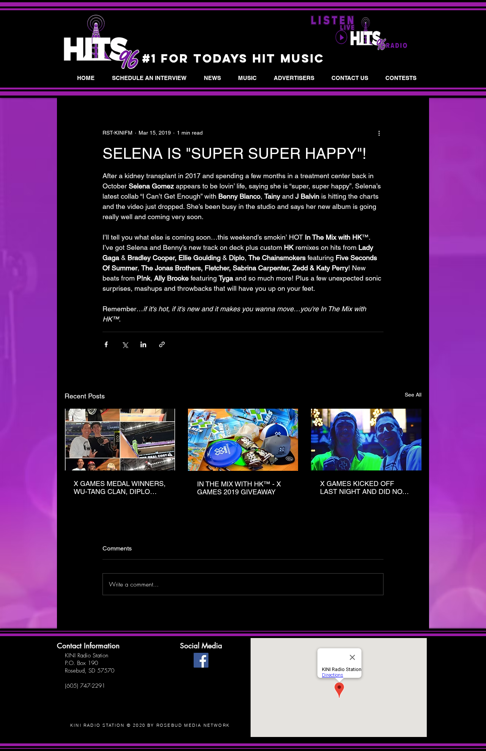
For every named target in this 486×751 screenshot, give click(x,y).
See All (413, 395)
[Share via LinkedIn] (143, 344)
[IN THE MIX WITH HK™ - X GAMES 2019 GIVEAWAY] (243, 440)
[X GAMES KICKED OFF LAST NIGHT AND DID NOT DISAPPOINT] (366, 439)
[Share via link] (162, 344)
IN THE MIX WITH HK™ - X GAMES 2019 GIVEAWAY (239, 488)
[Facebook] (201, 660)
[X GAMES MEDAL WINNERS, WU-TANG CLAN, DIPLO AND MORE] (120, 439)
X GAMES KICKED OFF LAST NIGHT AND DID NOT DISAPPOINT (363, 487)
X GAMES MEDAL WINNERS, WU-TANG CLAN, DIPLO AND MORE (120, 487)
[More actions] (378, 132)
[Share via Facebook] (106, 344)
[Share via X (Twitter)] (124, 344)
